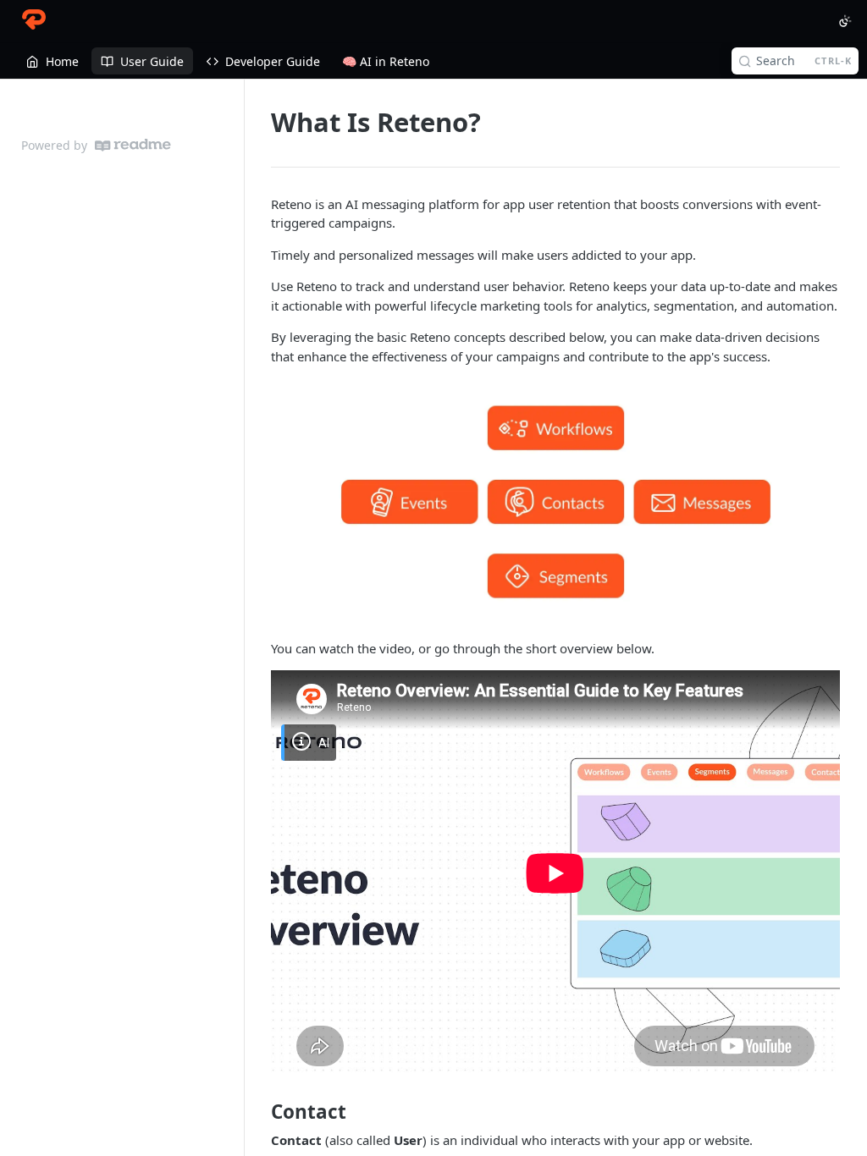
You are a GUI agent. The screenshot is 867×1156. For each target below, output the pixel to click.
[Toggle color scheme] (845, 21)
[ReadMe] (133, 145)
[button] (555, 502)
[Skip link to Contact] (259, 1112)
